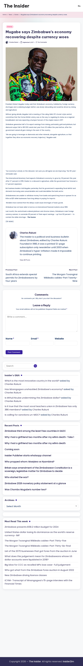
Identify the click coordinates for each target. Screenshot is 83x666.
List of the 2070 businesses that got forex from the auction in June (41, 551)
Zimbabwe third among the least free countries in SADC (35, 430)
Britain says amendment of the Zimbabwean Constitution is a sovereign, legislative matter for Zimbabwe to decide (38, 469)
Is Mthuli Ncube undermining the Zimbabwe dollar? (32, 397)
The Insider (16, 6)
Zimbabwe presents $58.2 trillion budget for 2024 (31, 526)
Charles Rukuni (28, 232)
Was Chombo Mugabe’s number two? (25, 489)
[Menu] (79, 6)
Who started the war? (17, 477)
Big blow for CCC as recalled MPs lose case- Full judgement (37, 564)
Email (34, 338)
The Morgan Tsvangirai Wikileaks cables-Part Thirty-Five (35, 540)
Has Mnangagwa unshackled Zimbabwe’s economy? (34, 389)
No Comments (42, 42)
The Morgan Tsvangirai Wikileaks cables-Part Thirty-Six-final (38, 545)
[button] (25, 260)
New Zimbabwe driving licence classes (26, 575)
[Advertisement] (22, 153)
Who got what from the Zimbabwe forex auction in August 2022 (39, 570)
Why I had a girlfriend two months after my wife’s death (35, 443)
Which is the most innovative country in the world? (32, 380)
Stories (9, 27)
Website (59, 338)
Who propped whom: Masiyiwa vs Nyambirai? (29, 461)
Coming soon (12, 449)
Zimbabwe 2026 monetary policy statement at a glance (35, 483)
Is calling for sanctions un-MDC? (22, 414)
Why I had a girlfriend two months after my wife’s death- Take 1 (39, 437)
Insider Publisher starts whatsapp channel (28, 455)
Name (10, 338)
